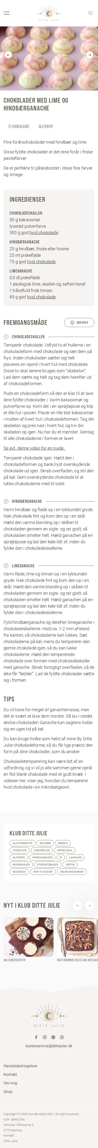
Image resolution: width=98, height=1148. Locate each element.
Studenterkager (47, 864)
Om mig (10, 1083)
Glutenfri (19, 857)
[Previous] (8, 54)
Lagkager (75, 857)
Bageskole (19, 871)
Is (61, 857)
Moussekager (21, 864)
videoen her (14, 781)
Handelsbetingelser (20, 1065)
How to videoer (43, 871)
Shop (8, 1091)
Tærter (69, 864)
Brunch (63, 843)
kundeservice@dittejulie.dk (49, 1045)
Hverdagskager (42, 857)
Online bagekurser (71, 871)
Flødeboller (42, 850)
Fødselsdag (64, 850)
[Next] (89, 54)
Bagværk (45, 843)
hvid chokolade (43, 233)
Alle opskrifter (22, 843)
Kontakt (10, 1074)
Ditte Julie (11, 1140)
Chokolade (20, 850)
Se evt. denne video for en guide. (35, 448)
